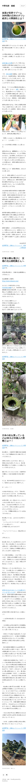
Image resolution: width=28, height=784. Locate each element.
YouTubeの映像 (6, 287)
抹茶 (17, 89)
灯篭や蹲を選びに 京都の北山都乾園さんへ (13, 259)
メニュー (23, 5)
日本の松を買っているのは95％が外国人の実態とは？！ (13, 438)
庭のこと (13, 768)
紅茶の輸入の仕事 (7, 63)
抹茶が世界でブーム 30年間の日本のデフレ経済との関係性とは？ (13, 16)
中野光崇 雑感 (8, 6)
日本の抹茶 (9, 74)
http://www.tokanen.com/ (10, 281)
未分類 (12, 251)
